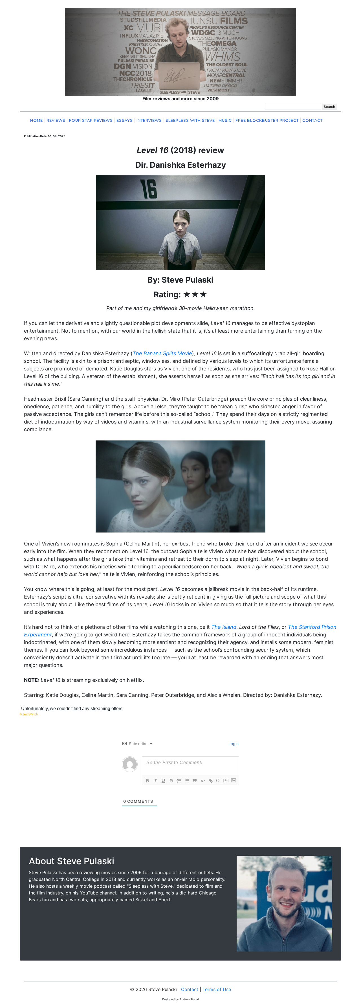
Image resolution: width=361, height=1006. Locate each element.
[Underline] (163, 780)
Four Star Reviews (91, 120)
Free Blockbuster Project (267, 120)
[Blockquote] (195, 780)
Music (225, 120)
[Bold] (147, 780)
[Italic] (155, 780)
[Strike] (171, 780)
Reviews (56, 120)
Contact (312, 120)
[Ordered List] (179, 780)
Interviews (149, 120)
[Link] (211, 780)
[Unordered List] (187, 780)
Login (233, 743)
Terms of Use (216, 989)
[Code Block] (203, 780)
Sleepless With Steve (190, 120)
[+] (226, 780)
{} (218, 780)
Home (36, 120)
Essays (124, 120)
